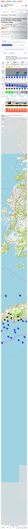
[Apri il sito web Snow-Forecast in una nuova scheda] (3, 1)
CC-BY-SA (16, 525)
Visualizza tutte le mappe (3, 73)
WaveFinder (22, 45)
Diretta (9, 42)
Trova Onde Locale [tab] (23, 99)
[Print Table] (12, 36)
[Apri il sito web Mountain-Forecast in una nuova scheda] (9, 1)
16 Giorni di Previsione (7, 45)
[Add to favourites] (2, 36)
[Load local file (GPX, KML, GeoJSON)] (3, 119)
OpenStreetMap (12, 524)
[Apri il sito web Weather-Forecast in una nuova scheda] (19, 1)
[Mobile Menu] (26, 5)
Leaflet (4, 524)
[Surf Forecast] (7, 5)
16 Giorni (5, 53)
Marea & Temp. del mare (16, 42)
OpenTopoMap (12, 525)
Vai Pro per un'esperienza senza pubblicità (14, 49)
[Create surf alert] (5, 36)
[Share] (9, 36)
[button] (12, 320)
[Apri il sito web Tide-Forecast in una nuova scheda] (14, 1)
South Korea (4, 15)
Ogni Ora (15, 45)
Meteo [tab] (8, 99)
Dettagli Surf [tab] (14, 99)
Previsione (4, 42)
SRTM (20, 524)
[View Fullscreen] (3, 132)
